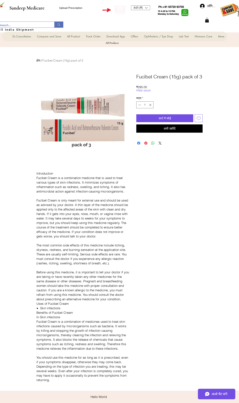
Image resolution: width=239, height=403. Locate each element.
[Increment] (150, 105)
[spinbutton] (145, 105)
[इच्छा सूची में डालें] (199, 118)
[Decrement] (139, 105)
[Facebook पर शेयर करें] (138, 143)
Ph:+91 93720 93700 (171, 6)
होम (38, 60)
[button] (140, 7)
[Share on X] (160, 143)
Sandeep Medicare (26, 8)
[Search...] (58, 25)
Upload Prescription (70, 7)
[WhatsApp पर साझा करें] (153, 143)
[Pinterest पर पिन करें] (146, 143)
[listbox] (140, 7)
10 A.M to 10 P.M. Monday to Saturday (168, 12)
